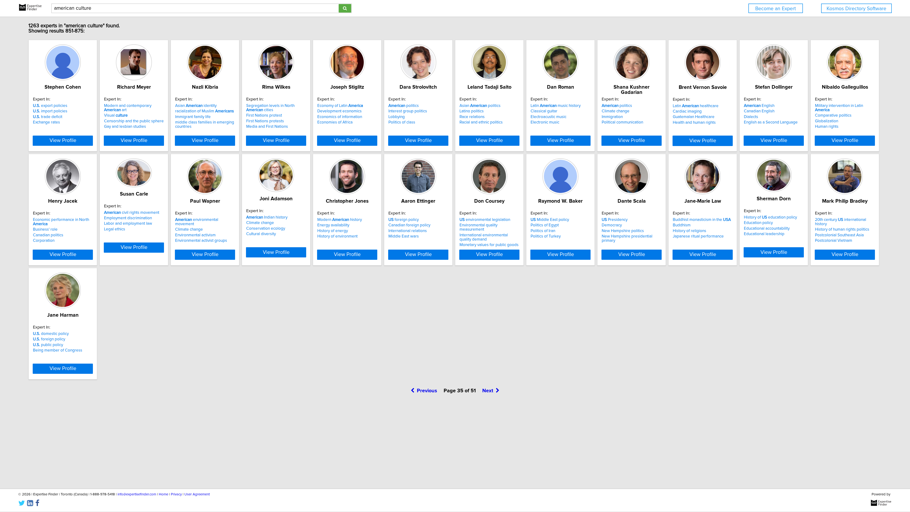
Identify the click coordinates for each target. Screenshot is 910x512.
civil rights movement (131, 212)
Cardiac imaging (687, 111)
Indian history (266, 217)
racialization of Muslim (204, 111)
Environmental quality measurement (478, 227)
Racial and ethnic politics (481, 122)
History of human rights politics (842, 229)
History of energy (332, 231)
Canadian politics (48, 235)
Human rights (826, 126)
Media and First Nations (267, 126)
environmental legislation (485, 220)
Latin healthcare (696, 106)
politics (403, 106)
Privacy (176, 494)
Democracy (612, 225)
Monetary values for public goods (489, 245)
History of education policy (770, 217)
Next (487, 390)
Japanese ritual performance (698, 236)
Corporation (44, 240)
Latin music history (556, 106)
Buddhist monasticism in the (702, 220)
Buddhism (682, 225)
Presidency (615, 220)
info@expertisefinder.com (137, 494)
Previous (427, 390)
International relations (407, 231)
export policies (50, 106)
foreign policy (403, 220)
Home (163, 494)
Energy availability (333, 225)
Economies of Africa (335, 122)
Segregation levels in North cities (270, 108)
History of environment (337, 236)
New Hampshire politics (623, 231)
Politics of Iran (543, 231)
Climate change (615, 111)
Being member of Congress (57, 350)
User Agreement (197, 494)
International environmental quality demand (484, 237)
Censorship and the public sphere (134, 121)
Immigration (612, 117)
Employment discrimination (128, 218)
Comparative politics (833, 115)
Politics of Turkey (546, 236)
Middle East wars (403, 236)
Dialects (751, 117)
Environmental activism (195, 235)
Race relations (472, 117)
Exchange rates (46, 122)
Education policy (758, 223)
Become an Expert (775, 8)
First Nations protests (265, 121)
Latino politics (472, 111)
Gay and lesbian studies (125, 126)
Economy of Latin (340, 106)
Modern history (339, 220)
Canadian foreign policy (409, 225)
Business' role (45, 229)
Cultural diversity (261, 234)
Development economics (339, 111)
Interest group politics (407, 111)
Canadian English (759, 111)
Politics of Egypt (545, 225)
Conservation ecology (265, 228)
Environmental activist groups (201, 240)
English (759, 106)
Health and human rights (694, 122)
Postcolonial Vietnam (833, 240)
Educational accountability (767, 228)
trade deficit (47, 117)
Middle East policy (550, 220)
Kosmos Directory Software (856, 8)
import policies (50, 111)
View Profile (63, 140)
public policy (48, 345)
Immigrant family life (193, 117)
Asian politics (480, 106)
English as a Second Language (771, 122)
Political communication (622, 122)
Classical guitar (544, 111)
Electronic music (545, 122)
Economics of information (339, 117)
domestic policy (51, 334)
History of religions (689, 231)
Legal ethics (114, 229)
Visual (116, 115)
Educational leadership (764, 234)
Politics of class (401, 122)
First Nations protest (264, 115)
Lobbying (396, 117)
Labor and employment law (128, 223)
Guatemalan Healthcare (693, 117)
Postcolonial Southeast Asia (839, 235)
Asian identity (196, 106)
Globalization (826, 121)
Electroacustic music (548, 117)
